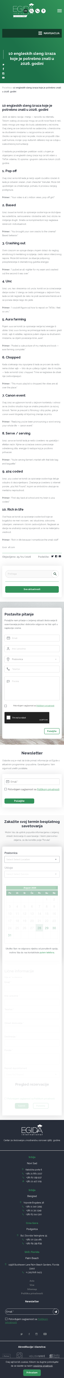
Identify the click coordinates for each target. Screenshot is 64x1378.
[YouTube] (3, 78)
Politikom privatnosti (45, 706)
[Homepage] (23, 18)
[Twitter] (3, 65)
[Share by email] (60, 556)
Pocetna (6, 87)
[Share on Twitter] (52, 556)
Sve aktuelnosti (32, 589)
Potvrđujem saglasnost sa (33, 706)
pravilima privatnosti (43, 1366)
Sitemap (32, 1289)
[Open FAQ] (43, 11)
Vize (32, 1285)
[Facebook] (3, 69)
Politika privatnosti (32, 1293)
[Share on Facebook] (56, 556)
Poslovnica (10, 853)
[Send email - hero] (25, 11)
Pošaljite (52, 731)
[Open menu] (59, 10)
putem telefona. (47, 952)
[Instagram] (3, 74)
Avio (32, 1281)
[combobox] (32, 659)
